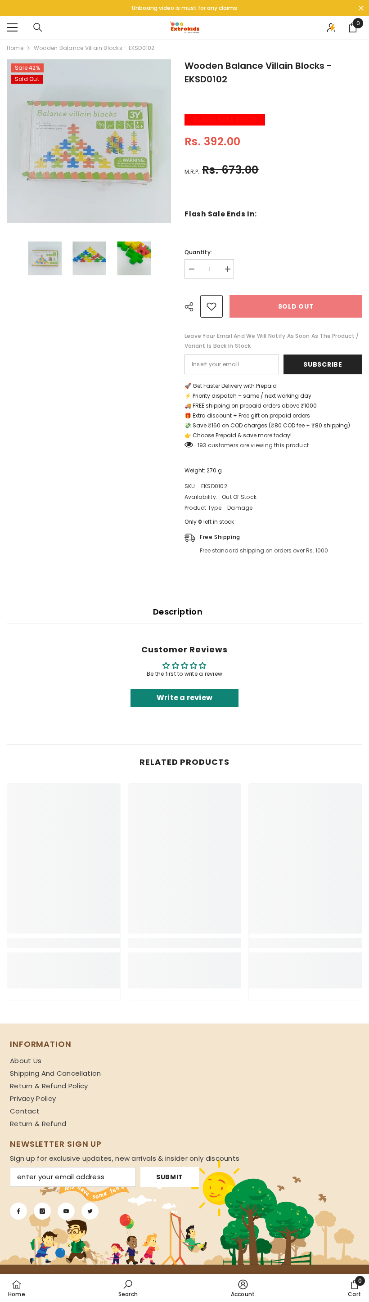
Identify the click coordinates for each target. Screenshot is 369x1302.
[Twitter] (90, 1211)
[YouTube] (66, 1211)
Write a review (184, 697)
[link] (63, 943)
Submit (169, 1176)
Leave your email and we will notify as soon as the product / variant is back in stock (271, 341)
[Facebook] (18, 1211)
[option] (89, 141)
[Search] (37, 27)
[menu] (12, 27)
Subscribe (322, 364)
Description (177, 611)
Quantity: (198, 252)
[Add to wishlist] (211, 306)
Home (15, 48)
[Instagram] (42, 1211)
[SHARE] (192, 307)
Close (361, 8)
